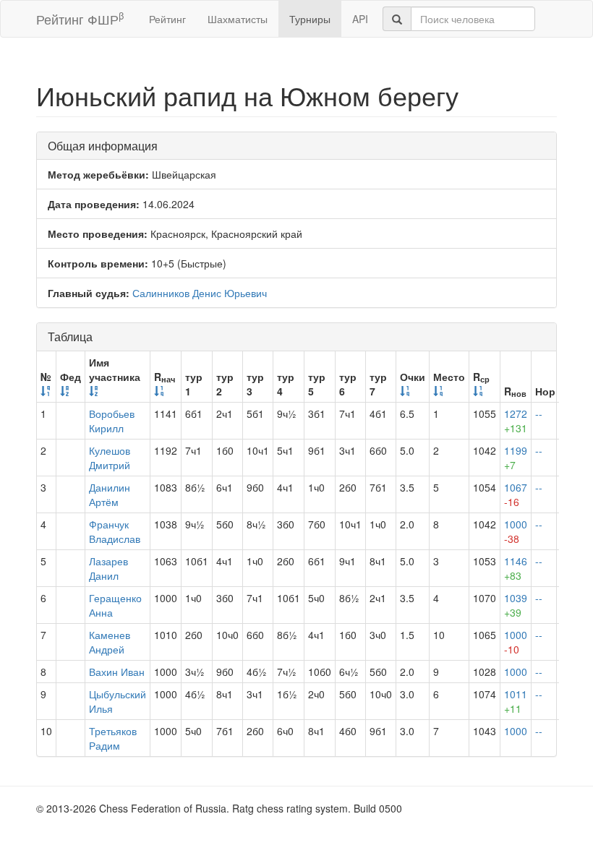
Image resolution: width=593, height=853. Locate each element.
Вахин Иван (117, 671)
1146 (515, 568)
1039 (515, 605)
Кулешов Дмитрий (109, 457)
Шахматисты (238, 19)
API (360, 19)
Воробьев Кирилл (112, 420)
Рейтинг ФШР (80, 18)
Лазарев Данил (108, 568)
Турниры (309, 19)
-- (538, 413)
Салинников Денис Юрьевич (199, 293)
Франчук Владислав (114, 531)
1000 (515, 531)
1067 (515, 494)
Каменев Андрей (109, 641)
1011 (515, 701)
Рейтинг (167, 19)
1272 (515, 420)
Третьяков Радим (113, 738)
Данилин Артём (109, 494)
